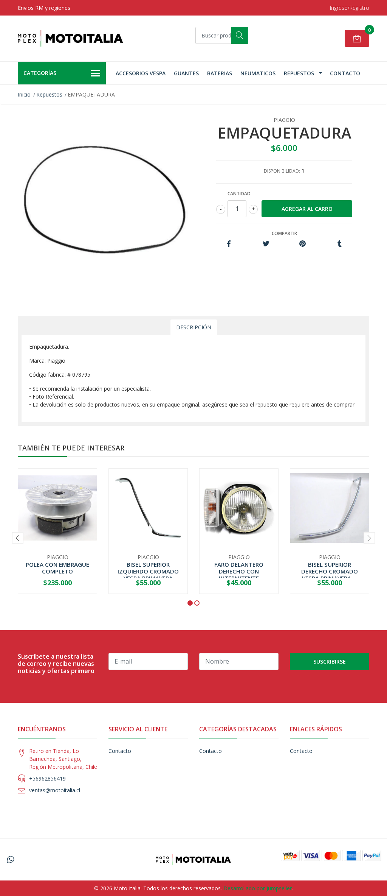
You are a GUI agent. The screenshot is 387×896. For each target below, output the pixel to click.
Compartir (284, 233)
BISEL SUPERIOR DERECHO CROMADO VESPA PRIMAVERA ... (329, 571)
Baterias (219, 73)
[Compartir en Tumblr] (339, 244)
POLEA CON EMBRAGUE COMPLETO (57, 568)
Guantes (186, 73)
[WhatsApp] (10, 859)
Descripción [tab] (193, 327)
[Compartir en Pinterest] (302, 244)
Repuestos (299, 73)
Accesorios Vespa (141, 73)
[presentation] (17, 538)
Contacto (345, 73)
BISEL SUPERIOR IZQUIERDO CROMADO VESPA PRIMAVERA (148, 571)
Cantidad (239, 193)
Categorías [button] (39, 72)
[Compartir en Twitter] (266, 244)
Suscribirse (329, 661)
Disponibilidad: (282, 171)
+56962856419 (47, 778)
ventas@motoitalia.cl (54, 790)
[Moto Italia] (71, 38)
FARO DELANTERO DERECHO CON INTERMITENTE (238, 571)
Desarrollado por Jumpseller (257, 888)
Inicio (24, 94)
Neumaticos (258, 73)
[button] (190, 603)
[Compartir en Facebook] (229, 244)
